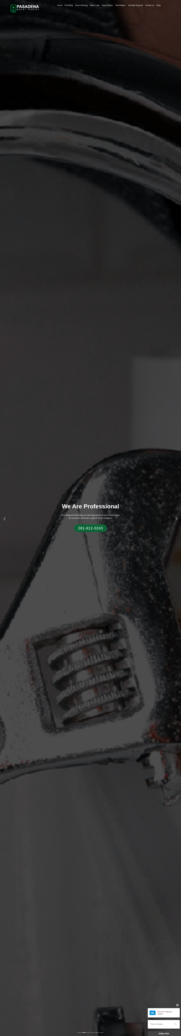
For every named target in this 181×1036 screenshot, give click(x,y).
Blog (158, 5)
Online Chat (164, 1033)
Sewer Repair (107, 5)
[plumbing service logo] (24, 8)
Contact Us (149, 5)
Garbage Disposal (135, 5)
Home (59, 5)
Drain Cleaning (81, 5)
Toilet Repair (120, 5)
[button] (4, 518)
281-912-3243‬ (90, 528)
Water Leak (94, 5)
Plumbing (69, 5)
